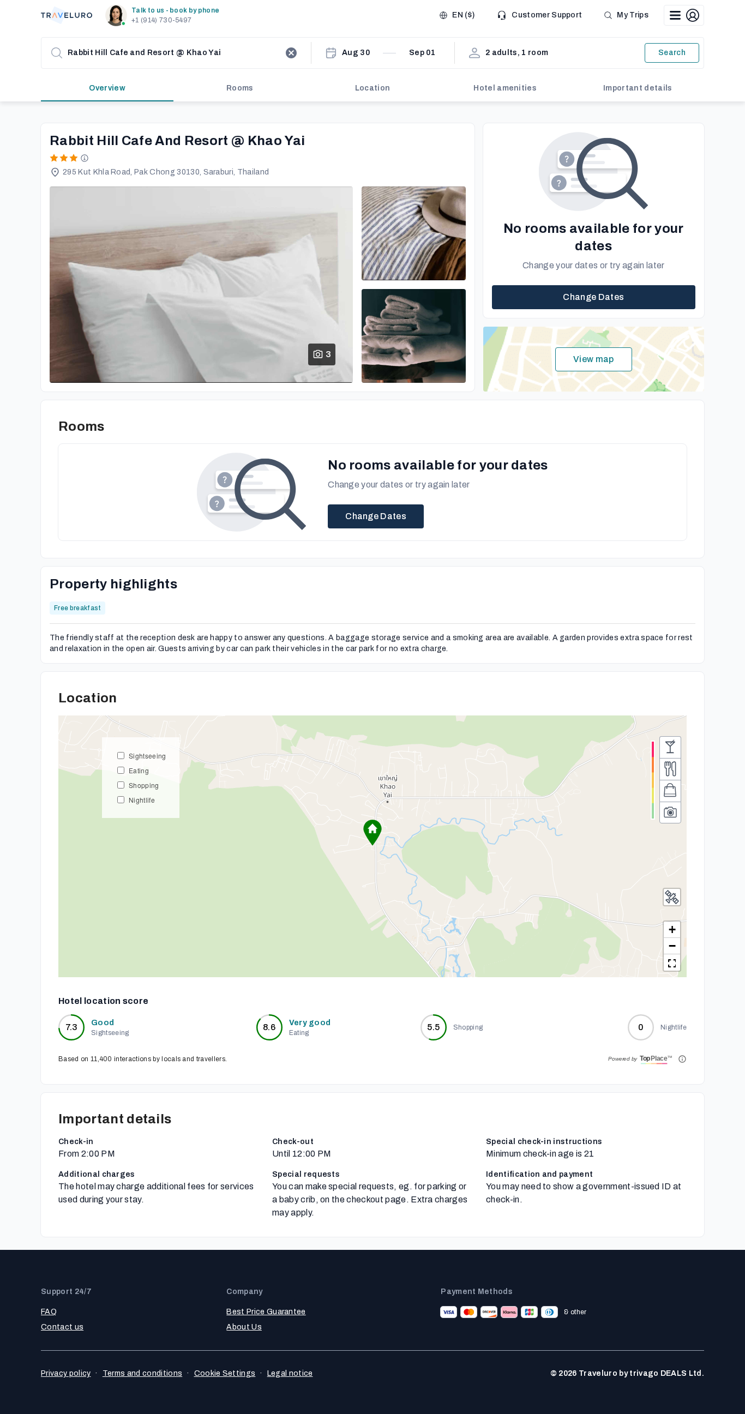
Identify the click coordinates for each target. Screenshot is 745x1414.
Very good (310, 1023)
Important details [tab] (637, 88)
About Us (244, 1327)
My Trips (632, 15)
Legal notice (290, 1373)
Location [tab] (372, 88)
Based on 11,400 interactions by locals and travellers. (142, 1059)
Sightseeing (147, 755)
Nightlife (142, 799)
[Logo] (66, 15)
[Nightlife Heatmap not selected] (670, 747)
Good (102, 1023)
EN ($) (463, 15)
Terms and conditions (142, 1373)
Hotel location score (103, 1001)
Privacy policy (66, 1373)
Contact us (62, 1327)
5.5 (433, 1027)
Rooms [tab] (240, 88)
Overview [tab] (107, 88)
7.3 (71, 1027)
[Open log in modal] (684, 15)
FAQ (49, 1312)
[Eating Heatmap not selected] (670, 769)
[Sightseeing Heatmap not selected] (670, 812)
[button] (164, 15)
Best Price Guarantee (265, 1312)
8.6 (269, 1027)
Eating (139, 770)
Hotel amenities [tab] (505, 88)
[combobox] (174, 52)
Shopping (144, 785)
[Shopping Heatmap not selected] (670, 791)
